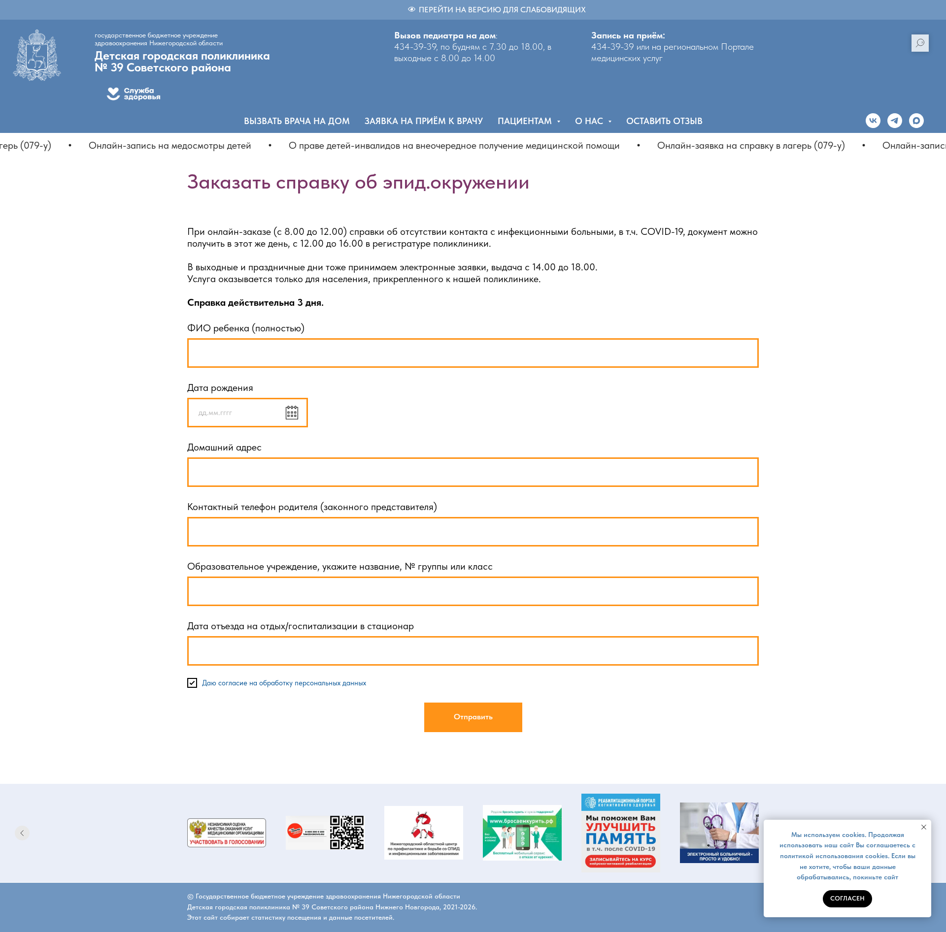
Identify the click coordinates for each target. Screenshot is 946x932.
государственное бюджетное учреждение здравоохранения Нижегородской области (159, 39)
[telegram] (894, 120)
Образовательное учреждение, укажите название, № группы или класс (340, 566)
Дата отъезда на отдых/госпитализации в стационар (300, 626)
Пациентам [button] (526, 121)
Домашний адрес (224, 447)
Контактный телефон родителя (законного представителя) (312, 507)
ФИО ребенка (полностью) (245, 328)
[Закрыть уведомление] (924, 827)
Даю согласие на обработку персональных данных (284, 682)
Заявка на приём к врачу (424, 121)
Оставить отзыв (664, 121)
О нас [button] (590, 121)
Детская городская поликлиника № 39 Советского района (182, 61)
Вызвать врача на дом (297, 121)
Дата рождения (220, 387)
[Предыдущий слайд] (22, 833)
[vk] (873, 120)
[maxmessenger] (916, 120)
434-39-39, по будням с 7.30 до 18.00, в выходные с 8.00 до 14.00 (472, 52)
